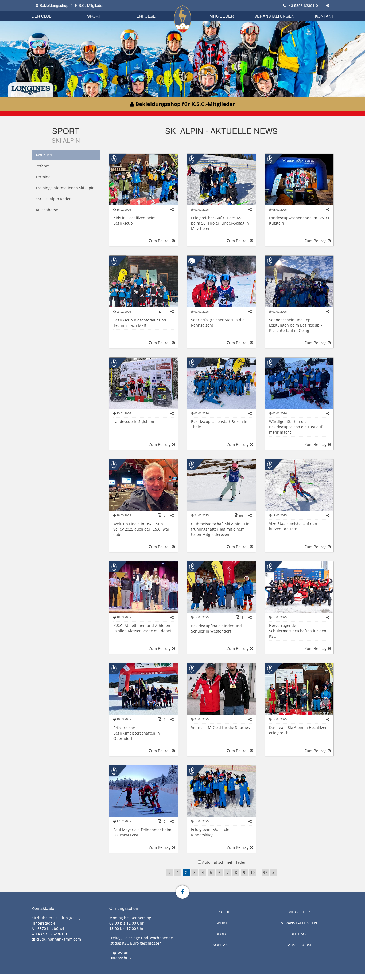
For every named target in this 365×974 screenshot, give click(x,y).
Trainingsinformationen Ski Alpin (65, 187)
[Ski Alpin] (191, 260)
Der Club (42, 16)
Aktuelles (44, 155)
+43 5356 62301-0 (302, 5)
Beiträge (299, 933)
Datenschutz (120, 957)
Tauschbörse (47, 209)
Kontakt (324, 16)
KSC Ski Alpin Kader (53, 198)
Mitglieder (221, 16)
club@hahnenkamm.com (58, 939)
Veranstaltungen (274, 16)
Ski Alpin (66, 140)
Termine (43, 176)
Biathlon (50, 10)
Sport (94, 16)
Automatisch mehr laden (224, 862)
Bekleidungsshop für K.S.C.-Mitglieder (71, 5)
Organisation (47, 10)
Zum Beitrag (160, 240)
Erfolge (146, 16)
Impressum (119, 952)
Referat (42, 165)
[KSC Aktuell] (114, 158)
